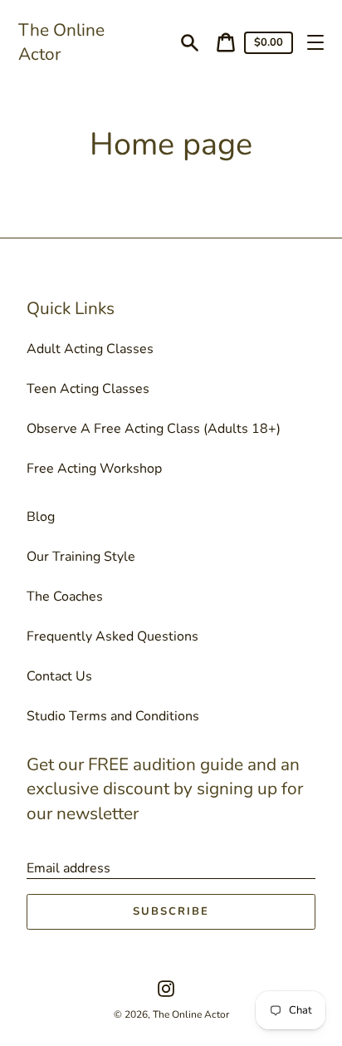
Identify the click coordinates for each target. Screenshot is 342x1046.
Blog (41, 517)
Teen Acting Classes (88, 389)
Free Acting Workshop (94, 468)
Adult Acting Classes (90, 349)
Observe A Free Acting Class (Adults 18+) (154, 429)
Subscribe (171, 911)
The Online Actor (61, 42)
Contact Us (59, 676)
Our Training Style (81, 557)
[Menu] (315, 42)
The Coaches (65, 596)
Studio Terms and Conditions (113, 716)
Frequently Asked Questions (112, 636)
